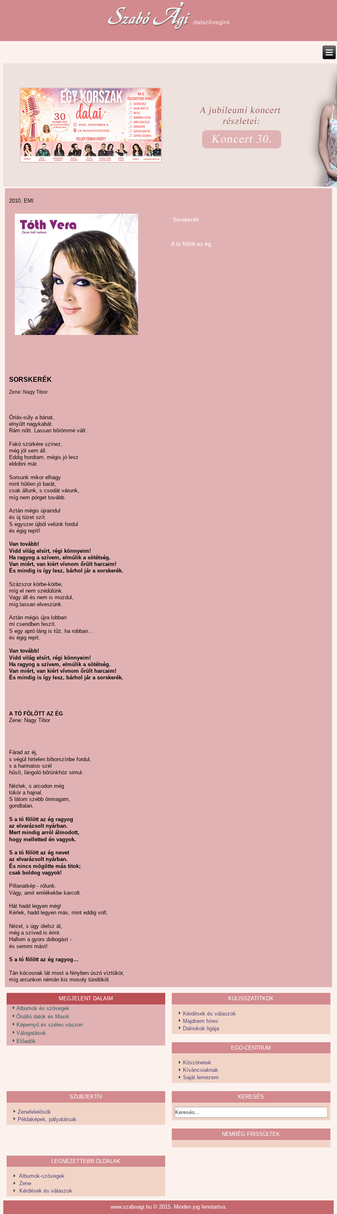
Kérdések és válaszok (209, 1014)
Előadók (26, 1041)
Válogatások (31, 1033)
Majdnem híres (200, 1021)
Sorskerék (186, 219)
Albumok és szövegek (42, 1008)
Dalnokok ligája (201, 1028)
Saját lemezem (201, 1077)
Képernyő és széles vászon (49, 1025)
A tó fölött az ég (191, 243)
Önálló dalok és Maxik (42, 1016)
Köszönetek (197, 1062)
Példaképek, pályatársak (47, 1119)
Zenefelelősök (34, 1112)
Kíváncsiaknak (200, 1070)
